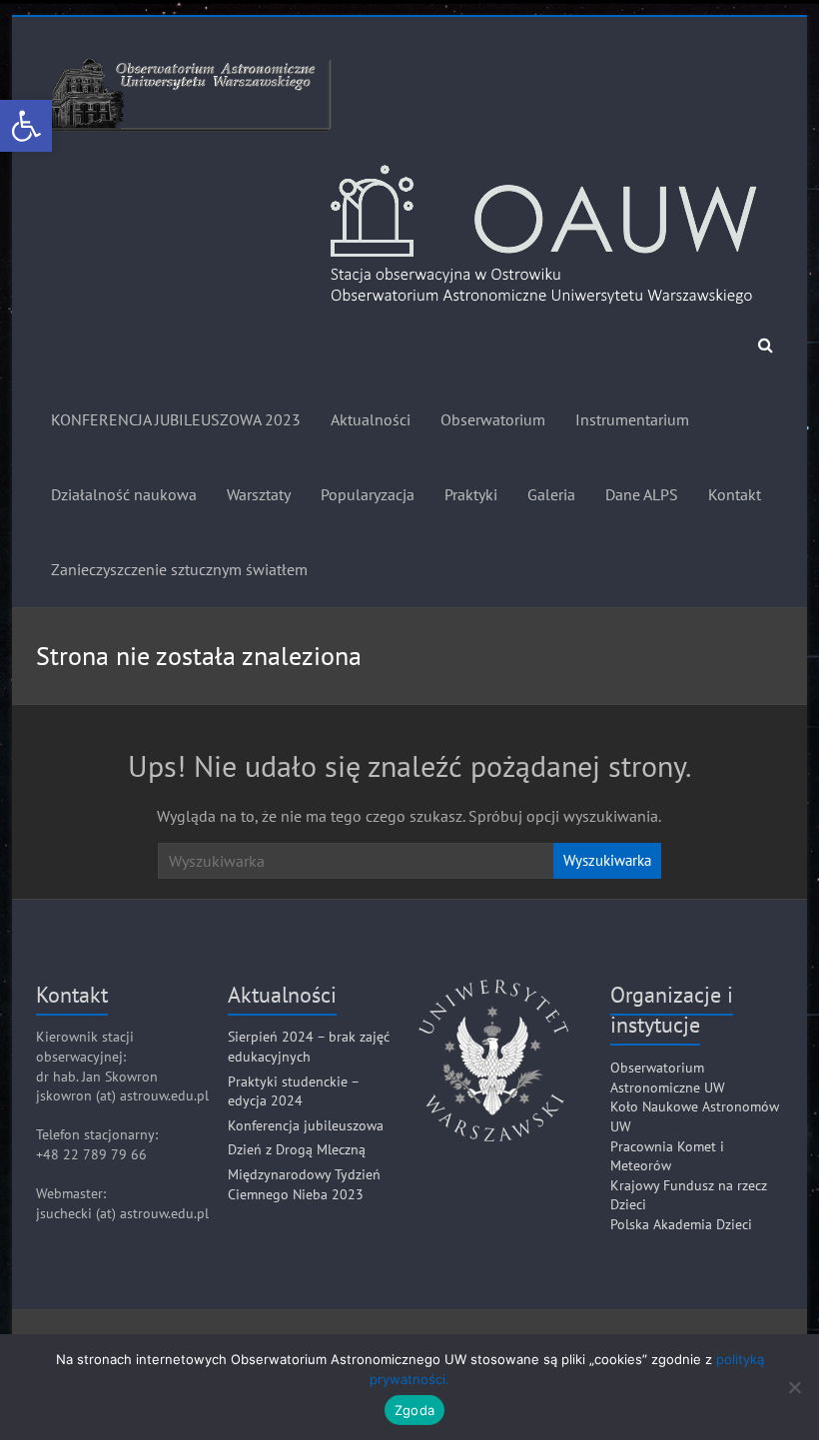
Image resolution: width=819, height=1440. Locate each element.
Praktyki (470, 494)
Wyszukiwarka (607, 860)
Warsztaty (259, 494)
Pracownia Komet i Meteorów (667, 1156)
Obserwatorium (492, 419)
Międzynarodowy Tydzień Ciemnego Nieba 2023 (304, 1184)
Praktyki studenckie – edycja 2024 (293, 1091)
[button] (26, 126)
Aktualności (370, 419)
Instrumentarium (632, 419)
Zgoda (414, 1410)
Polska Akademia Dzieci (681, 1224)
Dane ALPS (641, 494)
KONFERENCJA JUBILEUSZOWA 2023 (176, 419)
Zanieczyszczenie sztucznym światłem (179, 569)
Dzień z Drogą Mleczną (297, 1149)
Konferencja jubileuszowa (306, 1125)
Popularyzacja (367, 494)
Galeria (551, 494)
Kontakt (734, 494)
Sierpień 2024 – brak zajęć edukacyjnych (309, 1047)
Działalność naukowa (124, 494)
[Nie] (794, 1387)
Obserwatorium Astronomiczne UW (667, 1077)
